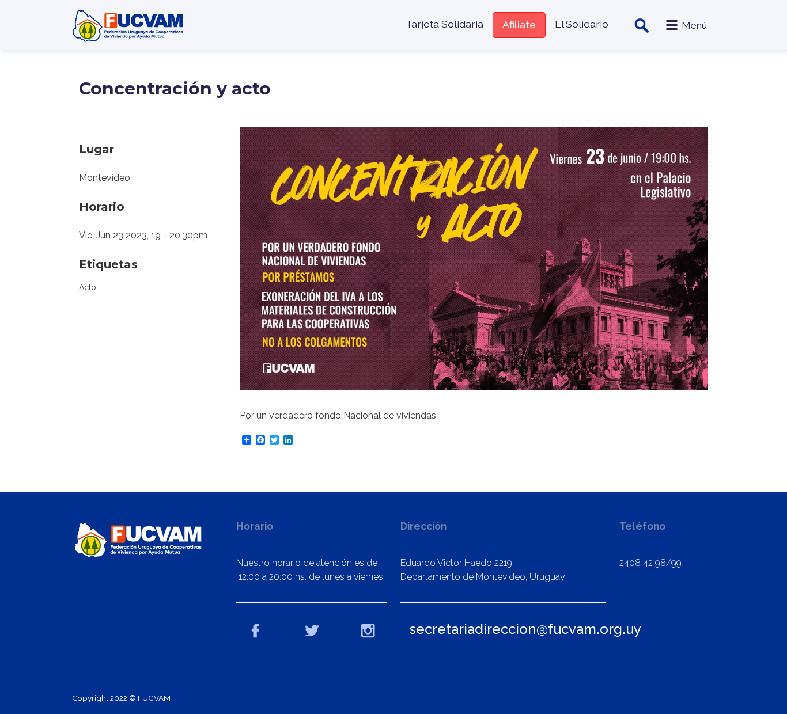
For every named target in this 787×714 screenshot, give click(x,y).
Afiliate (519, 24)
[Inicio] (129, 25)
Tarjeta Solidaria (444, 24)
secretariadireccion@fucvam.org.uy (525, 629)
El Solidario (581, 24)
